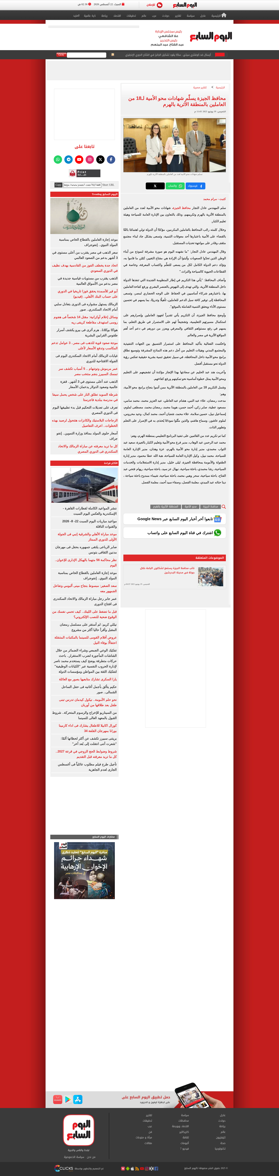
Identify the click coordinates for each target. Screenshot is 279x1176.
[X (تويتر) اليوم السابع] (100, 159)
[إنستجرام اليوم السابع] (90, 159)
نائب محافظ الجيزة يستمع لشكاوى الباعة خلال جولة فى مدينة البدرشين (167, 570)
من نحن (91, 1157)
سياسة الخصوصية (74, 1157)
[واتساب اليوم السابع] (58, 159)
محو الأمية (191, 507)
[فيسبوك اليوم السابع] (111, 159)
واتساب (172, 185)
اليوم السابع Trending (105, 194)
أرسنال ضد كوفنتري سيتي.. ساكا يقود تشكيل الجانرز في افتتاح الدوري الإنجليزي (168, 54)
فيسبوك (192, 185)
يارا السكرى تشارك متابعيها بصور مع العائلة (88, 679)
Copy (58, 185)
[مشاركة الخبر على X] (155, 186)
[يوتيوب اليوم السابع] (79, 159)
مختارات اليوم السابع (103, 837)
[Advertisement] (139, 1052)
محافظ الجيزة (182, 207)
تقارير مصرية (200, 87)
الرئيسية (220, 87)
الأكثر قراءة (111, 463)
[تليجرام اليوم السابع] (68, 159)
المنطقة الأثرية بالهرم (165, 507)
